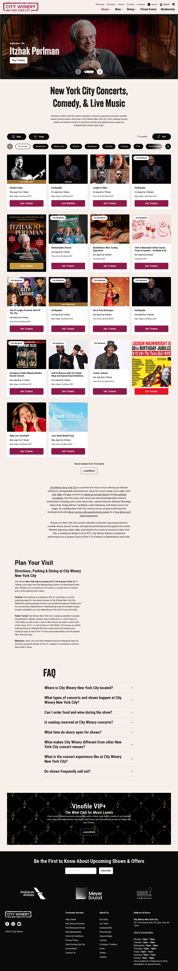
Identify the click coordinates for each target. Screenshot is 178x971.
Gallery (103, 953)
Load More (89, 470)
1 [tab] (86, 71)
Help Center (70, 919)
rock (54, 494)
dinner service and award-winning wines (88, 512)
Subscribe (106, 870)
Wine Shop (100, 4)
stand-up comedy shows (96, 494)
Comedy (109, 146)
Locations (141, 4)
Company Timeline (108, 944)
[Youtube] (19, 924)
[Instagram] (13, 924)
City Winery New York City (63, 487)
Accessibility (71, 948)
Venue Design (106, 936)
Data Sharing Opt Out (75, 944)
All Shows (22, 146)
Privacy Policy (71, 940)
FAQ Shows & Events (74, 923)
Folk (138, 146)
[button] (106, 9)
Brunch (76, 146)
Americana (41, 146)
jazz (69, 494)
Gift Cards (111, 4)
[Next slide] (168, 146)
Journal (121, 4)
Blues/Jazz (59, 146)
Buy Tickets (18, 60)
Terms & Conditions (74, 936)
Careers (103, 957)
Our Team (104, 923)
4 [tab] (92, 71)
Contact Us (70, 953)
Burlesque (92, 146)
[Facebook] (7, 924)
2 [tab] (88, 71)
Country (124, 146)
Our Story (130, 4)
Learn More (89, 832)
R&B (59, 494)
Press (102, 948)
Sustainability (106, 928)
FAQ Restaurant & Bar (75, 928)
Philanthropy (105, 932)
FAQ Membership (73, 932)
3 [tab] (90, 71)
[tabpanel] (89, 46)
